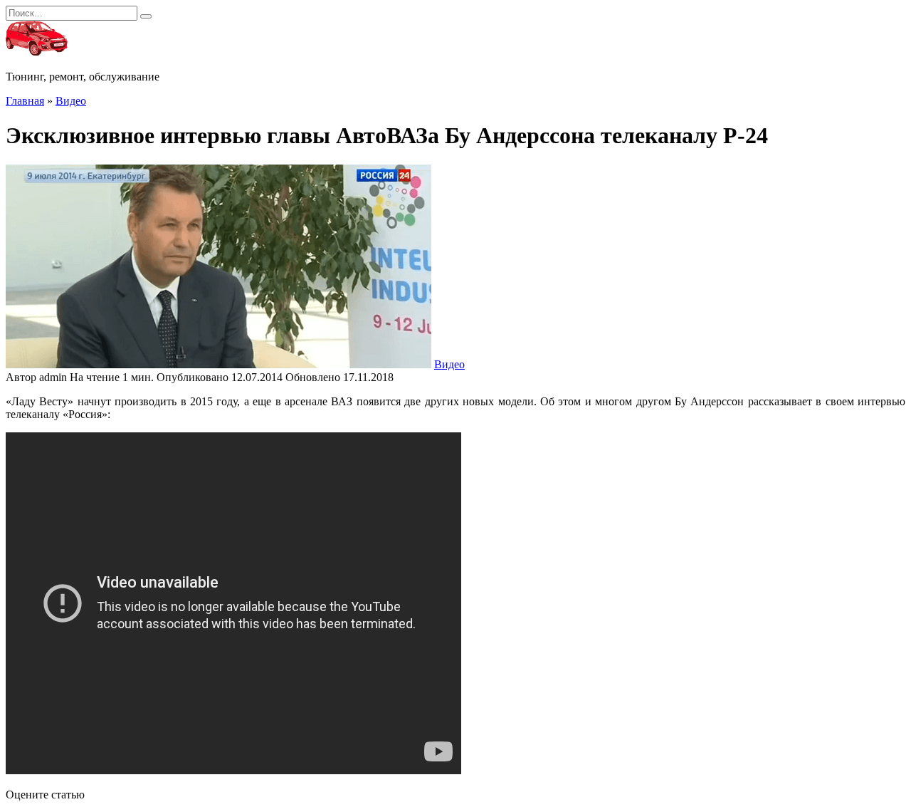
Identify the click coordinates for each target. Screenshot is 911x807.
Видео (449, 364)
